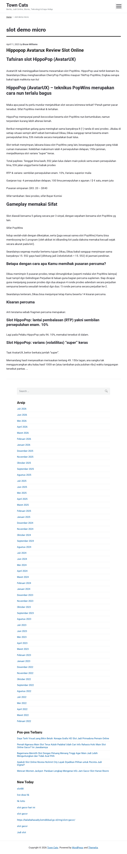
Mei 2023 (21, 637)
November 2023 (25, 601)
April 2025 (22, 499)
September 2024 (25, 541)
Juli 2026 (21, 408)
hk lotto (21, 801)
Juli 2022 (21, 697)
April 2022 (22, 709)
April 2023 (22, 643)
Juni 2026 (22, 414)
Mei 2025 (21, 493)
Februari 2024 (24, 583)
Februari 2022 (24, 721)
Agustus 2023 (24, 619)
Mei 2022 (21, 703)
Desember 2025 (25, 451)
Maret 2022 (23, 715)
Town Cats (52, 847)
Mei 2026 (21, 421)
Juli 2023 (21, 625)
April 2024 (22, 571)
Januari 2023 (23, 661)
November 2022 (25, 673)
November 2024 (25, 529)
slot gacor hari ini (26, 807)
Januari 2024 (23, 589)
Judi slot (21, 832)
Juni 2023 (22, 631)
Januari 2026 (23, 444)
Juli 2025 (21, 481)
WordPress (77, 847)
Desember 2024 (25, 523)
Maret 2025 (23, 505)
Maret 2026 (23, 433)
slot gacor (22, 813)
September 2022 (25, 685)
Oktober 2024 (24, 535)
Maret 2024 (23, 577)
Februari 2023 (24, 655)
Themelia (93, 847)
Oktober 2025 (24, 463)
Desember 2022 (25, 667)
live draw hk (23, 795)
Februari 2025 (24, 511)
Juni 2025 (22, 487)
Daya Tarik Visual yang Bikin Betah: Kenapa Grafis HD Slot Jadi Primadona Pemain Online (63, 738)
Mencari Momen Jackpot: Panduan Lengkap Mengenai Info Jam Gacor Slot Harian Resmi (63, 771)
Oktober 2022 (24, 679)
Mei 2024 (21, 565)
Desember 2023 (25, 595)
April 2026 (22, 426)
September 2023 (25, 613)
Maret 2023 (23, 649)
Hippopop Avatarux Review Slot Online (45, 50)
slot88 (20, 788)
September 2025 (25, 469)
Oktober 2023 (24, 607)
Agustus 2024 (24, 547)
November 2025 (25, 456)
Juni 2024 (22, 559)
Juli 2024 (21, 553)
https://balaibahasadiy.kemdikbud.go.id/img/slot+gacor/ (46, 820)
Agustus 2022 (24, 691)
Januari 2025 (23, 517)
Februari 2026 (24, 439)
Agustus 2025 (24, 474)
